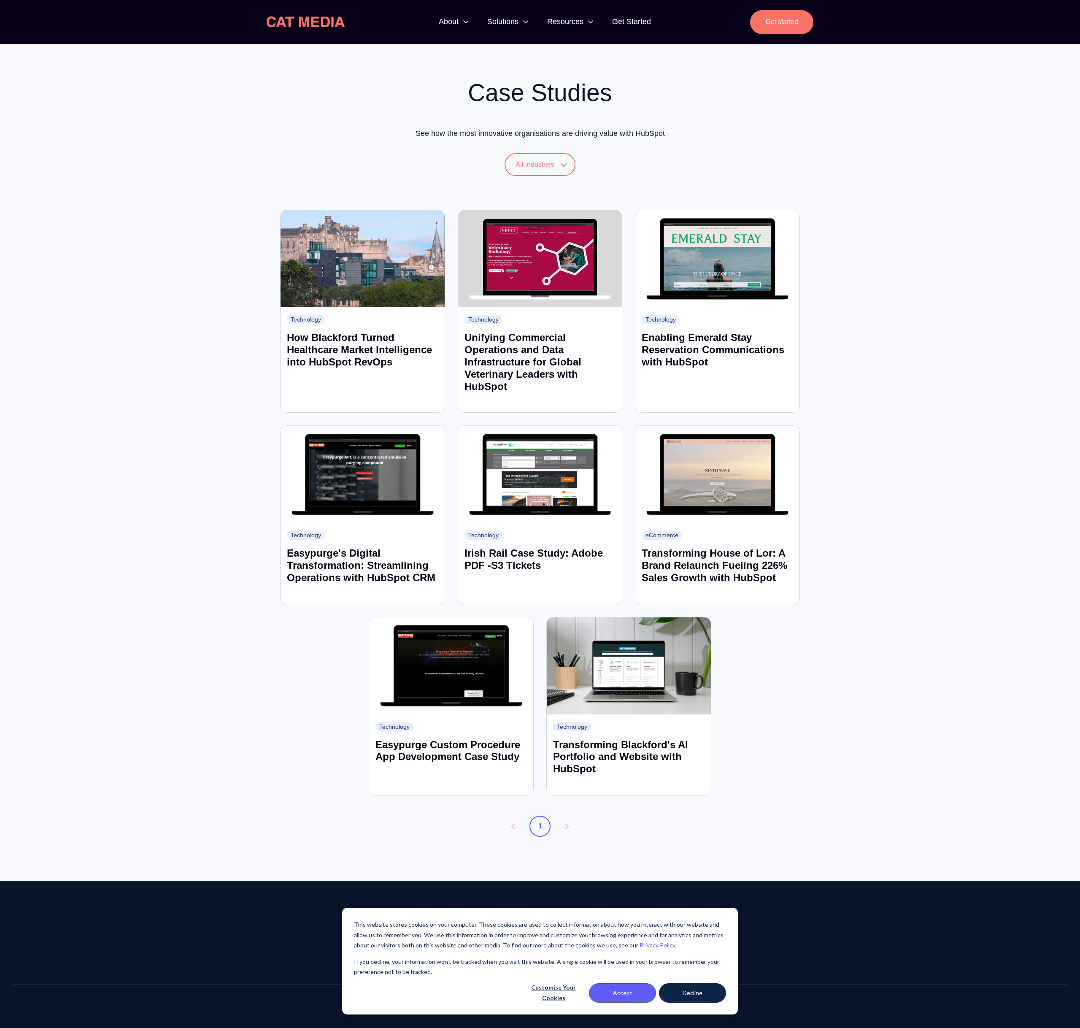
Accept (622, 992)
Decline (692, 992)
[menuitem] (451, 22)
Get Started (631, 21)
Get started (782, 21)
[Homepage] (306, 21)
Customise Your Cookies (553, 992)
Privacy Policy (657, 945)
